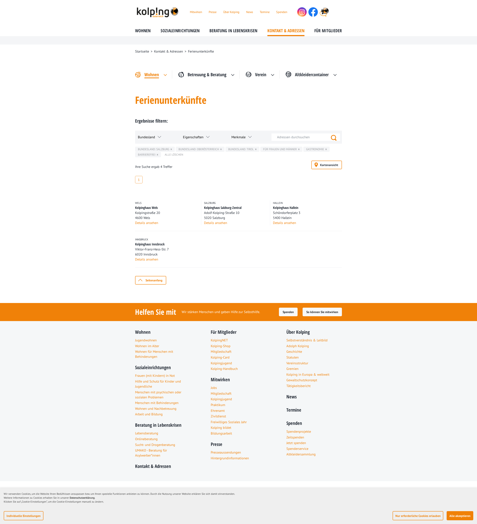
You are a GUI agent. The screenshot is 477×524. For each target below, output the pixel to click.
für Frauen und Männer (280, 149)
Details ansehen (146, 223)
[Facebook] (313, 12)
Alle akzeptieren (459, 516)
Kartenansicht (329, 165)
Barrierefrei (146, 154)
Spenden (288, 312)
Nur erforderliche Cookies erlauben (418, 516)
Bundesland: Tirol (241, 149)
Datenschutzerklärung (82, 497)
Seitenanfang (154, 280)
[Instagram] (302, 12)
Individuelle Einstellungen (24, 516)
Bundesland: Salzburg (153, 149)
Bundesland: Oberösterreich (199, 149)
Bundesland (146, 137)
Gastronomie (315, 149)
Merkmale (238, 137)
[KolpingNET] (324, 12)
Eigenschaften (193, 137)
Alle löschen (174, 154)
